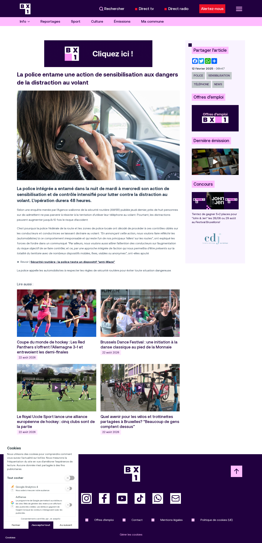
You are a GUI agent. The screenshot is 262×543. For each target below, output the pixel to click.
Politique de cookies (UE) (217, 520)
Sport (75, 21)
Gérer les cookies (131, 534)
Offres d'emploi (104, 520)
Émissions (122, 21)
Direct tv (146, 8)
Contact (137, 520)
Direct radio (178, 8)
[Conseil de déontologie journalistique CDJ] (215, 238)
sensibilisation (219, 75)
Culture (97, 21)
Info (23, 21)
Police (198, 75)
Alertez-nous (212, 8)
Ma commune (152, 21)
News (218, 84)
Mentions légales (171, 520)
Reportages (50, 21)
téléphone (201, 84)
